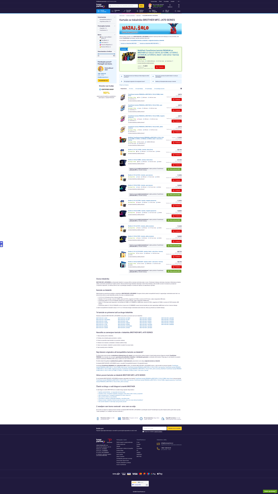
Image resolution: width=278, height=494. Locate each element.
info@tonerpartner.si (103, 77)
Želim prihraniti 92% (175, 271)
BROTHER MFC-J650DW (145, 318)
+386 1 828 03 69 (158, 6)
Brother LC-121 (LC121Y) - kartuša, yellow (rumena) (141, 226)
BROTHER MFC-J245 (123, 321)
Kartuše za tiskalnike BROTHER (128, 43)
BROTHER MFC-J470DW (124, 324)
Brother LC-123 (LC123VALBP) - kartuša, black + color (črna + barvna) (145, 261)
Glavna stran (122, 15)
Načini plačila (119, 454)
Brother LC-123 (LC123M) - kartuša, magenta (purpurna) (142, 210)
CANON (138, 452)
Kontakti (172, 1)
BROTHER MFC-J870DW (145, 319)
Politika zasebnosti (120, 444)
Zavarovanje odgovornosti (122, 460)
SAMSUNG (139, 454)
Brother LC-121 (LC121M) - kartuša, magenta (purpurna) (142, 200)
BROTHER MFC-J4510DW (146, 327)
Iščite (141, 6)
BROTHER (139, 15)
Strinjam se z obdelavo (153, 431)
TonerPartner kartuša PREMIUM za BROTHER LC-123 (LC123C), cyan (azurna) (146, 367)
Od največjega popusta (159, 88)
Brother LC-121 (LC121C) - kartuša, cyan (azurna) (140, 175)
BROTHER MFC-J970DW (145, 323)
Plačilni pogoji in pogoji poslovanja (124, 442)
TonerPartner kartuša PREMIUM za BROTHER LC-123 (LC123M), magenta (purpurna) (154, 380)
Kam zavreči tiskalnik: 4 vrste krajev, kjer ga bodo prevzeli (112, 401)
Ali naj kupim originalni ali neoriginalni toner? (134, 81)
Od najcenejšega (139, 88)
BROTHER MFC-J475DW (124, 327)
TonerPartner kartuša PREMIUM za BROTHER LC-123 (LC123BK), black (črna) (153, 378)
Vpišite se (170, 6)
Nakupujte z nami (121, 440)
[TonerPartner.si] (100, 6)
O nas (138, 442)
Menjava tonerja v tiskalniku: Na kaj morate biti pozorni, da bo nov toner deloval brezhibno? (120, 400)
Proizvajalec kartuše (104, 26)
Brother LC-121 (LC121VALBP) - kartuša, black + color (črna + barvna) (145, 251)
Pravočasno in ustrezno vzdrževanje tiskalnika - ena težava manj (113, 398)
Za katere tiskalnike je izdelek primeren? (146, 63)
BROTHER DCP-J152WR (102, 323)
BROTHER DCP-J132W (101, 318)
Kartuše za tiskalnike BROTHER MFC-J (149, 43)
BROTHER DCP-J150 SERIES (103, 319)
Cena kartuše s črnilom (105, 51)
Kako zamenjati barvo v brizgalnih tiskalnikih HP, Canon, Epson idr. (114, 395)
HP (137, 450)
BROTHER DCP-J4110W (123, 319)
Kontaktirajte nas (103, 80)
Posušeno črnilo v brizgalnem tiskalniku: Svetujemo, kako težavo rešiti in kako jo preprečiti (120, 393)
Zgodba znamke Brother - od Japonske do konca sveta (111, 392)
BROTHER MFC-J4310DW (146, 324)
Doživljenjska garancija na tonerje (124, 458)
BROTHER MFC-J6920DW (167, 324)
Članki (160, 1)
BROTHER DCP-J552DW (102, 326)
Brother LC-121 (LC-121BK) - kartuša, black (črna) (140, 149)
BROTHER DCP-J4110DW (124, 318)
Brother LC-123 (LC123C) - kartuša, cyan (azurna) (140, 185)
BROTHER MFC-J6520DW (167, 321)
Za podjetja (166, 1)
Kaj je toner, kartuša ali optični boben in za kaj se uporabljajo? (166, 76)
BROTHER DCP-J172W (101, 324)
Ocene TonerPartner (121, 464)
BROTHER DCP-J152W (101, 321)
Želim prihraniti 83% (175, 194)
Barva (99, 34)
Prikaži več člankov (124, 85)
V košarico (161, 67)
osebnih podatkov (158, 431)
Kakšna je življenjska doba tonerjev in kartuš (165, 81)
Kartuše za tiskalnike (130, 15)
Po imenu (131, 88)
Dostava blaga (154, 1)
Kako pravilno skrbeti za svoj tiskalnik (107, 397)
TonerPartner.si (141, 440)
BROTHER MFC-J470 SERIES (125, 326)
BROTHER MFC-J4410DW (146, 326)
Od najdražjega (148, 88)
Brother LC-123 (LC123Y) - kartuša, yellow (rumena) (141, 236)
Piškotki (118, 446)
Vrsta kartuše (102, 17)
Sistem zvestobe (120, 456)
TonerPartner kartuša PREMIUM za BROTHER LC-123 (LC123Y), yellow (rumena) (141, 368)
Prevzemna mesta (120, 452)
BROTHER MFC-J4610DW (167, 318)
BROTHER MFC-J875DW (145, 321)
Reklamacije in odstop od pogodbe (124, 448)
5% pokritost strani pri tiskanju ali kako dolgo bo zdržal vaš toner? (136, 76)
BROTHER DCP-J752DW (102, 327)
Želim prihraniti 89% (175, 169)
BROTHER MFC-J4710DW (167, 319)
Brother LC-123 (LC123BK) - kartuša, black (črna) (140, 159)
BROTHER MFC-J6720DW (167, 323)
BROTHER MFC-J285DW (124, 323)
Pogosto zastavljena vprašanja (123, 462)
